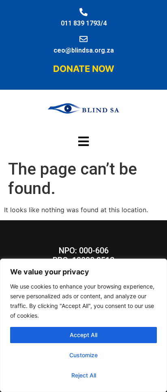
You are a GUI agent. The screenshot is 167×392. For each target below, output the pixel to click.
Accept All (83, 334)
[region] (83, 325)
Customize (83, 355)
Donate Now (83, 68)
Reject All (83, 375)
